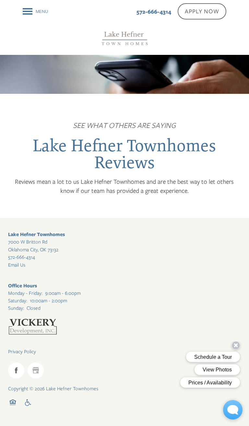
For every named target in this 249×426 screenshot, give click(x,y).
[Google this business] (36, 370)
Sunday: (16, 308)
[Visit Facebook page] (16, 370)
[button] (202, 11)
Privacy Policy (22, 351)
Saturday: (17, 300)
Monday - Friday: (25, 293)
